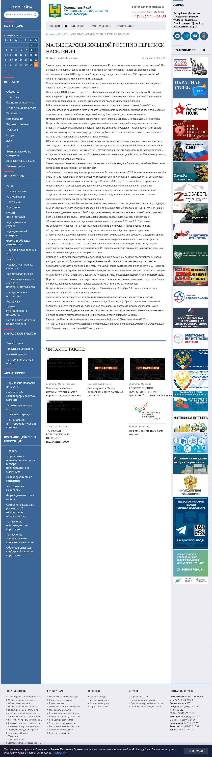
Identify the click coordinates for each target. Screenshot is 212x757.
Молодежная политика (21, 108)
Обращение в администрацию (63, 696)
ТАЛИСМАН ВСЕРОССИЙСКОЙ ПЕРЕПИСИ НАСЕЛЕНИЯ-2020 (57, 436)
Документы (14, 176)
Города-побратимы (99, 706)
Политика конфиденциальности (146, 706)
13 (21, 55)
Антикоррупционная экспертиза (19, 479)
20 (21, 60)
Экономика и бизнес (18, 733)
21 (26, 60)
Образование (14, 119)
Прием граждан (56, 703)
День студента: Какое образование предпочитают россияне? (105, 391)
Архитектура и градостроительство (25, 726)
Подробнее (60, 752)
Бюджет (11, 259)
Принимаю (196, 751)
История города (98, 696)
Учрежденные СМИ (140, 696)
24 (6, 65)
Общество (13, 91)
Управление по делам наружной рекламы (28, 729)
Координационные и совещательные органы (71, 726)
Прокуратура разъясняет (61, 719)
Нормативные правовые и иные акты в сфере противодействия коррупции (20, 463)
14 (26, 55)
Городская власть (20, 333)
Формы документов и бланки (20, 497)
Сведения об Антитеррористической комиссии (21, 396)
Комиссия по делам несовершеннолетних (28, 723)
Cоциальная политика (20, 102)
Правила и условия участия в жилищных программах (74, 716)
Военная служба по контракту (18, 153)
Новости (11, 82)
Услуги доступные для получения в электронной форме (76, 706)
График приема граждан (61, 700)
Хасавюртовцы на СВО (20, 161)
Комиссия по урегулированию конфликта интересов (20, 538)
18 (11, 60)
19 (16, 60)
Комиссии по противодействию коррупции (17, 525)
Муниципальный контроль (16, 233)
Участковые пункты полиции (63, 723)
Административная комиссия (22, 713)
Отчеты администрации (16, 215)
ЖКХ (9, 140)
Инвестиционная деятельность (23, 709)
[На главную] (87, 10)
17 (6, 60)
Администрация (16, 354)
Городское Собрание (19, 349)
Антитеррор (14, 373)
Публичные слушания (59, 733)
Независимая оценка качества (19, 266)
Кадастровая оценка (19, 274)
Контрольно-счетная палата (19, 361)
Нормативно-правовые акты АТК (20, 384)
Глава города (14, 343)
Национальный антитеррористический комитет (21, 423)
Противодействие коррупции (20, 439)
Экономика (13, 113)
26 (16, 65)
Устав (9, 185)
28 (26, 65)
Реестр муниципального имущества (16, 310)
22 (31, 60)
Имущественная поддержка (16, 294)
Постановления (16, 191)
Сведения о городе (99, 703)
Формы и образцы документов (18, 242)
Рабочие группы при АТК (19, 407)
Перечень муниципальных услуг (64, 713)
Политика (12, 97)
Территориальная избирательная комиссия (29, 696)
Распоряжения (15, 196)
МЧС (9, 146)
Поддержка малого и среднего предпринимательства (20, 283)
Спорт (10, 135)
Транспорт (13, 736)
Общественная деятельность (22, 700)
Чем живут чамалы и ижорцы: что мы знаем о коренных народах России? (63, 391)
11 (11, 55)
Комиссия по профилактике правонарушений (30, 719)
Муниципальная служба (16, 224)
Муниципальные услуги (60, 709)
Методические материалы (15, 488)
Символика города (99, 700)
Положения (13, 207)
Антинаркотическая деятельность (24, 716)
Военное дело (15, 166)
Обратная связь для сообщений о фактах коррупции (19, 551)
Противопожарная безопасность (147, 703)
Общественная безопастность (22, 706)
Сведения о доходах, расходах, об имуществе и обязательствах (20, 510)
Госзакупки (13, 301)
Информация (125, 25)
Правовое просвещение (61, 729)
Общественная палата (19, 703)
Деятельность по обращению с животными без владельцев (37, 742)
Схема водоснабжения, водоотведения (21, 322)
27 (21, 65)
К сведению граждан (19, 414)
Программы (13, 202)
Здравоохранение (17, 124)
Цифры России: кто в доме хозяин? (146, 432)
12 (16, 55)
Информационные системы (144, 700)
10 (6, 55)
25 (11, 65)
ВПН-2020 (161, 58)
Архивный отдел (16, 739)
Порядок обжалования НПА (21, 251)
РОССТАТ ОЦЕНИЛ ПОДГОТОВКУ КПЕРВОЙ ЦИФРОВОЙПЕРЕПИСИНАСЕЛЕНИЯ (147, 391)
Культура (12, 130)
